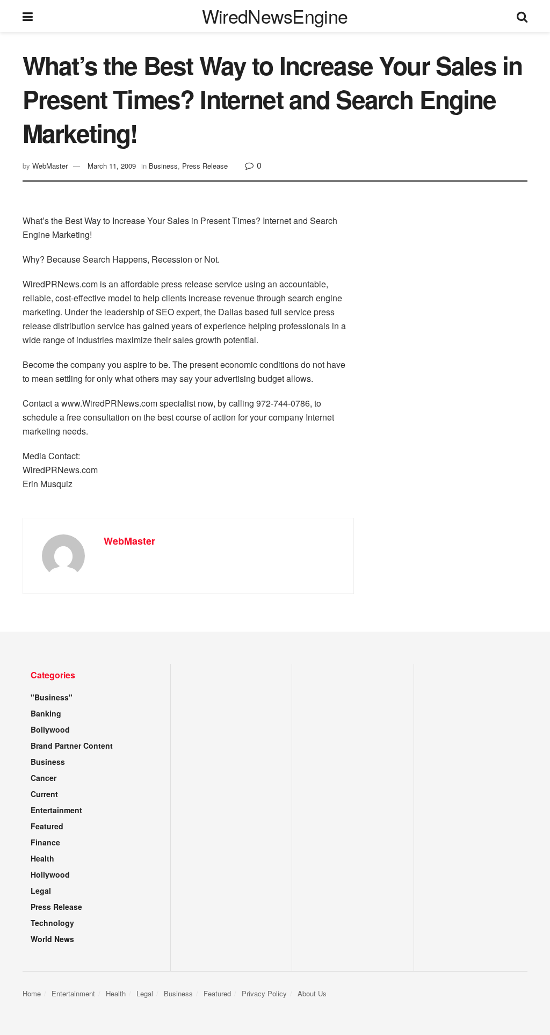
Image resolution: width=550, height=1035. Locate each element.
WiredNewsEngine (275, 16)
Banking (46, 713)
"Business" (52, 697)
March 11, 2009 (112, 166)
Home (32, 993)
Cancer (43, 777)
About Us (312, 993)
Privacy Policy (264, 993)
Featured (47, 826)
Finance (45, 842)
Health (42, 858)
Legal (41, 890)
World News (52, 938)
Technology (52, 922)
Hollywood (50, 874)
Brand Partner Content (72, 745)
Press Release (205, 166)
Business (163, 166)
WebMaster (50, 166)
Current (44, 793)
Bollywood (50, 729)
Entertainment (56, 810)
